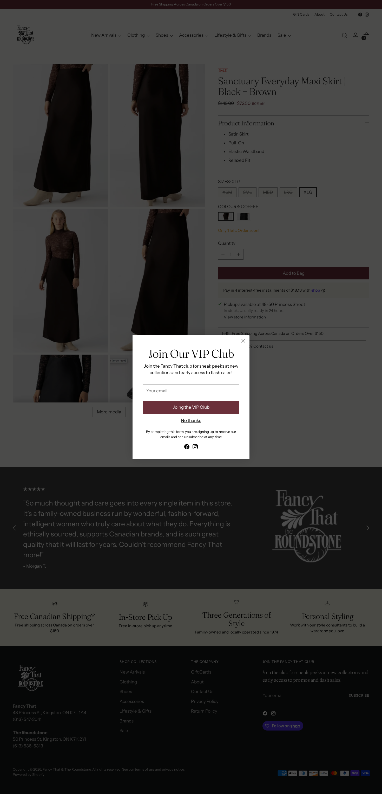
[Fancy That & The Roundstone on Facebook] (187, 448)
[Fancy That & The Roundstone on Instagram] (195, 448)
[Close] (243, 341)
